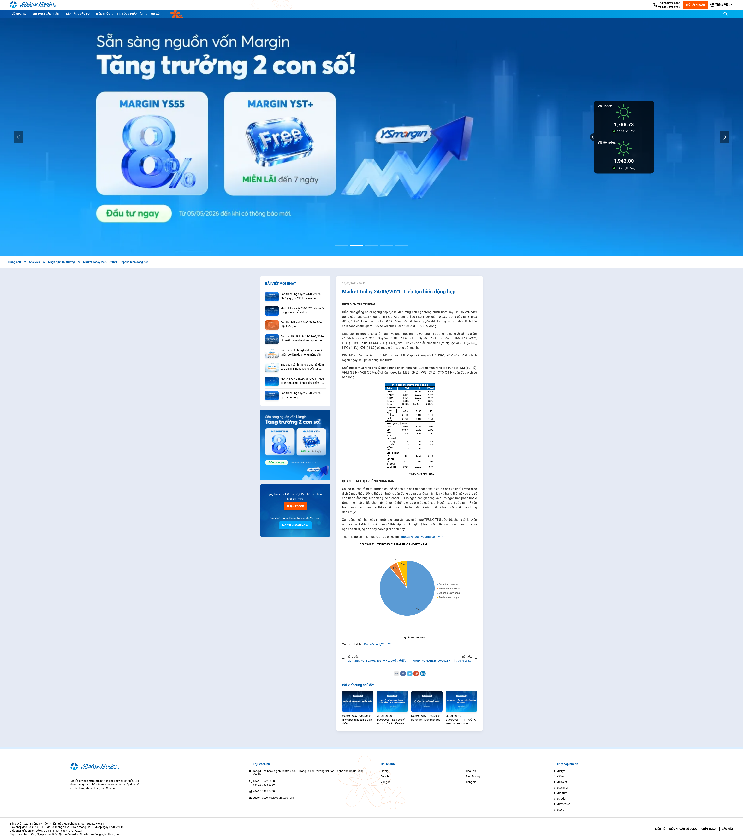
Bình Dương (473, 776)
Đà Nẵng (386, 776)
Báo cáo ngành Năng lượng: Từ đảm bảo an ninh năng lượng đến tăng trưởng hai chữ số (302, 367)
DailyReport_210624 (378, 644)
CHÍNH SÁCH (709, 828)
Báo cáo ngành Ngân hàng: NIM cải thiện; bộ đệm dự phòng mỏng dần (302, 352)
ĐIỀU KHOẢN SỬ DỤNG (683, 828)
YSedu (560, 809)
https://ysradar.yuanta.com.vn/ (421, 537)
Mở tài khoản (695, 4)
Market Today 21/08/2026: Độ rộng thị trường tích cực (425, 718)
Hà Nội (385, 771)
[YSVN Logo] (33, 4)
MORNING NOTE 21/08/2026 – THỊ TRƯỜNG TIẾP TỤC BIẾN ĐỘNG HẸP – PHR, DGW (461, 720)
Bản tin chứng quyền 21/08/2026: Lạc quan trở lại (301, 395)
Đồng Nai (471, 782)
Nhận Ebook (295, 506)
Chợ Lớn (471, 771)
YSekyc (561, 771)
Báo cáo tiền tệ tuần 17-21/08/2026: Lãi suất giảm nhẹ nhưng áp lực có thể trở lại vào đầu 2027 (302, 339)
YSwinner (562, 787)
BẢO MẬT (727, 828)
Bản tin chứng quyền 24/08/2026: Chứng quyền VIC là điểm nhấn (301, 296)
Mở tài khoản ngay (295, 525)
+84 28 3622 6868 (669, 3)
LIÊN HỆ (660, 828)
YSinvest (562, 782)
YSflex (560, 776)
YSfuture (562, 793)
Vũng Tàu (386, 782)
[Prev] (18, 137)
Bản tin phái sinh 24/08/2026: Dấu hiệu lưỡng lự (301, 324)
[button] (721, 5)
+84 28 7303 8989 (669, 6)
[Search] (725, 14)
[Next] (724, 137)
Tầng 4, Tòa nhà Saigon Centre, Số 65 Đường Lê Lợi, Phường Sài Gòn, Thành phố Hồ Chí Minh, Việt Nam (308, 772)
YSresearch (563, 804)
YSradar (561, 798)
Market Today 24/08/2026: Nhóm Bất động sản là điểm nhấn (303, 310)
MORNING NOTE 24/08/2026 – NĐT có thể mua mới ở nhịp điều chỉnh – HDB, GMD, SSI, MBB (302, 381)
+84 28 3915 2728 (264, 791)
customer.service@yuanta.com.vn (273, 797)
